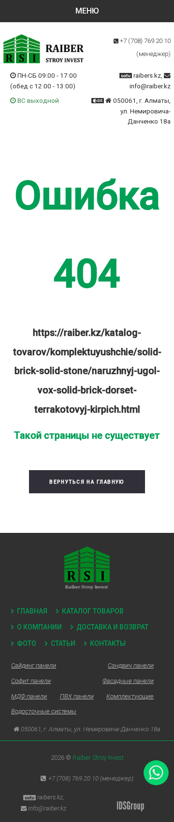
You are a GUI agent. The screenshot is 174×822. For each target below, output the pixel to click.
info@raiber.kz (150, 86)
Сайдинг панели (33, 665)
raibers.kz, (148, 75)
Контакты (108, 643)
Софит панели (31, 680)
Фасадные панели (128, 680)
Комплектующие (130, 696)
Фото (26, 643)
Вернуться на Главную (87, 482)
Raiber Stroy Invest (98, 757)
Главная (32, 611)
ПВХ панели (77, 696)
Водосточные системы (43, 711)
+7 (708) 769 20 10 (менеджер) (90, 778)
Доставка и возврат (112, 627)
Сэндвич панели (131, 665)
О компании (39, 627)
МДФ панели (29, 696)
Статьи (63, 643)
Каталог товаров (93, 611)
